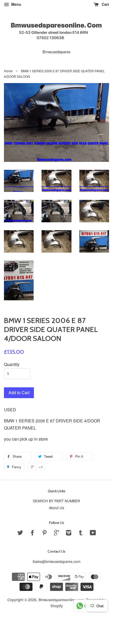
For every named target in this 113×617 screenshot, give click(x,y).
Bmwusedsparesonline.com (61, 599)
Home (8, 71)
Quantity (11, 364)
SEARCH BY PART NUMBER (56, 500)
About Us (56, 507)
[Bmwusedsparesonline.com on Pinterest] (44, 533)
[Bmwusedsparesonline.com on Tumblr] (81, 533)
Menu (15, 4)
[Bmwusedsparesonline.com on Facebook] (32, 533)
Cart (105, 4)
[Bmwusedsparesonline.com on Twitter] (20, 533)
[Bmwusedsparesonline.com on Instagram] (68, 533)
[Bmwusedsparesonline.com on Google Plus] (56, 533)
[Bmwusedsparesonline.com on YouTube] (93, 533)
